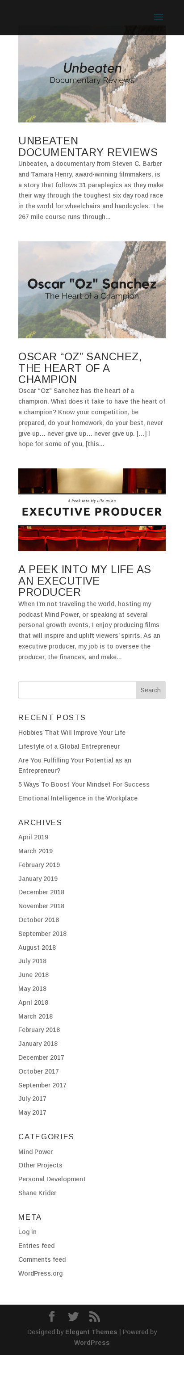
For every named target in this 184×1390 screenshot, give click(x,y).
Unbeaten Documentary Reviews (88, 146)
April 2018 (33, 1002)
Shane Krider (37, 1192)
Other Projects (40, 1165)
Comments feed (42, 1259)
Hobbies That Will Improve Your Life (71, 732)
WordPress (92, 1342)
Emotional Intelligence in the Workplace (78, 798)
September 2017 (42, 1085)
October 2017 (38, 1071)
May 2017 (32, 1112)
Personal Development (52, 1179)
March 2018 (35, 1016)
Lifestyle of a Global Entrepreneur (69, 746)
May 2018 (32, 988)
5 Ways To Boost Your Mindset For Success (84, 784)
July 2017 (32, 1098)
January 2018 (38, 1043)
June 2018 (33, 974)
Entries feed (36, 1245)
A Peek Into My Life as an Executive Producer (84, 580)
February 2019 (39, 864)
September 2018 (42, 933)
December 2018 (41, 892)
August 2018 (37, 947)
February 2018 (39, 1029)
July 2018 (32, 961)
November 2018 (41, 906)
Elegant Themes (91, 1331)
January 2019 (38, 878)
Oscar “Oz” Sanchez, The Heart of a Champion (80, 367)
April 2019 (33, 837)
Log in (27, 1231)
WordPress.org (40, 1273)
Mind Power (35, 1151)
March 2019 (35, 851)
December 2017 (41, 1057)
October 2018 (38, 919)
